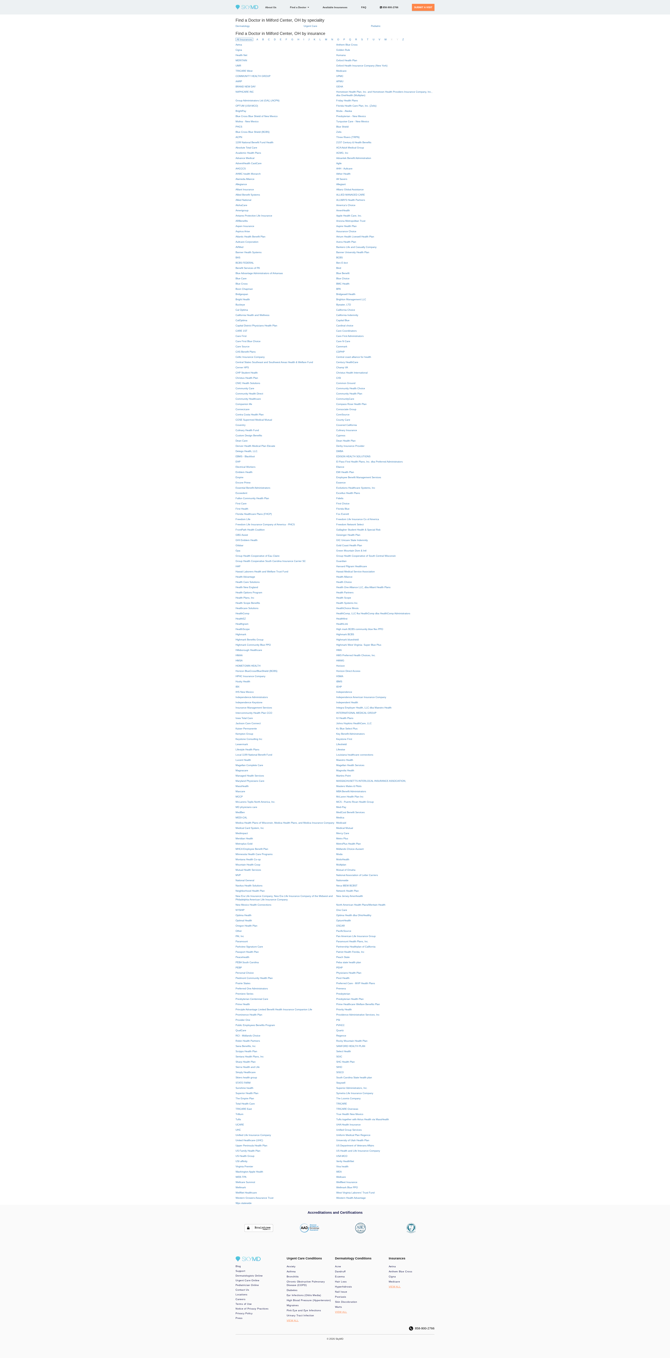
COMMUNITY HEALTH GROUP (253, 76)
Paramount (242, 941)
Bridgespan (242, 294)
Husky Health (243, 681)
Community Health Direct (249, 393)
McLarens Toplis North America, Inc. (255, 801)
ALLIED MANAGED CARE (350, 194)
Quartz (340, 1030)
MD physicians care (246, 807)
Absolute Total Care (246, 147)
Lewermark (242, 744)
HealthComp (242, 613)
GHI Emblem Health (247, 540)
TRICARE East (244, 1108)
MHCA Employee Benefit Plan (252, 849)
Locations (241, 1294)
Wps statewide (244, 1203)
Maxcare (240, 791)
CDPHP (340, 351)
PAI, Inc (240, 936)
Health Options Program (249, 592)
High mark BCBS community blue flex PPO (359, 629)
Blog (238, 1266)
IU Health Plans (344, 718)
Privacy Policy (244, 1313)
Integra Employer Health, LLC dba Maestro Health (364, 707)
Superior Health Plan (247, 1093)
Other (239, 931)
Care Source (243, 346)
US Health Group (245, 1156)
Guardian (341, 561)
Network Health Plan (347, 890)
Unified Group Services (349, 1129)
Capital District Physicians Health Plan (256, 325)
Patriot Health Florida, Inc (350, 951)
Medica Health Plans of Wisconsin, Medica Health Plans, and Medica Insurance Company (285, 822)
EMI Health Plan (345, 472)
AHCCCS (241, 168)
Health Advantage (245, 576)
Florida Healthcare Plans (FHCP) (254, 514)
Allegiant (341, 184)
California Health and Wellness (252, 315)
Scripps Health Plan (246, 1051)
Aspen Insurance (245, 226)
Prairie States (243, 983)
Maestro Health (344, 760)
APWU (339, 81)
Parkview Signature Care (249, 946)
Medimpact (242, 833)
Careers (240, 1299)
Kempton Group (244, 733)
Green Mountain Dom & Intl (351, 550)
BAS (238, 257)
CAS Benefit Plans (246, 351)
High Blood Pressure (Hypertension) (309, 1300)
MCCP (239, 796)
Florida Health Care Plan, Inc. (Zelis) (356, 105)
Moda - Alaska (344, 111)
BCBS (339, 257)
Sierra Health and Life (248, 1067)
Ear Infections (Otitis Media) (304, 1295)
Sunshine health (244, 1088)
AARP (239, 81)
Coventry (240, 425)
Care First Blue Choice (248, 341)
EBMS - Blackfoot (245, 456)
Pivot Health (342, 978)
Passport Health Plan (247, 951)
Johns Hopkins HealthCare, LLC (354, 723)
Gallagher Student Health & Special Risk (358, 529)
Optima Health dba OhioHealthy (353, 915)
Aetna (239, 44)
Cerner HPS (242, 367)
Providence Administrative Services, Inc (357, 1014)
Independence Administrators (252, 697)
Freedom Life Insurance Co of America (357, 519)
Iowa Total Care (244, 718)
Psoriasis (340, 1296)
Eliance (340, 466)
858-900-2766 (390, 7)
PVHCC (340, 1025)
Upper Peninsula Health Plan (251, 1145)
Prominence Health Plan (249, 1014)
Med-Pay (341, 807)
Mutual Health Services (248, 869)
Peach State (343, 957)
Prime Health (243, 1004)
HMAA (239, 655)
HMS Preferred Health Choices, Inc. (356, 655)
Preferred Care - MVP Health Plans (355, 983)
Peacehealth (242, 957)
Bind (338, 268)
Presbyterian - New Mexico (351, 116)
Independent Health (347, 702)
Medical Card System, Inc (250, 828)
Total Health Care (245, 1103)
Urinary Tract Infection (300, 1315)
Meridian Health (244, 838)
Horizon (340, 665)
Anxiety (291, 1266)
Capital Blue (342, 320)
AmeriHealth (343, 210)
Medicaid (341, 822)
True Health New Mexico (349, 1114)
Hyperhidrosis (343, 1286)
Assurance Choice (346, 231)
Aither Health (343, 173)
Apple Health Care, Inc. (349, 215)
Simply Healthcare (246, 1072)
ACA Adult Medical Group (350, 147)
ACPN (239, 137)
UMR (238, 65)
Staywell (340, 1082)
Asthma (291, 1271)
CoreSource (342, 414)
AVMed (239, 247)
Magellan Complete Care (249, 765)
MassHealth (242, 786)
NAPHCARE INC (245, 91)
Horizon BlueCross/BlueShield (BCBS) (256, 671)
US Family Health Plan (248, 1150)
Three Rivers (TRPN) (348, 137)
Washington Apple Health (249, 1171)
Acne (338, 1266)
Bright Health (243, 299)
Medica (340, 817)
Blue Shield (342, 126)
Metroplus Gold (244, 843)
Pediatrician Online (247, 1285)
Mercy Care (342, 833)
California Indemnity (347, 315)
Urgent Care (310, 26)
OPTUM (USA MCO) (247, 105)
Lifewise (340, 749)
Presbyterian (343, 993)
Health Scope (343, 597)
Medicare (341, 70)
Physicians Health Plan (348, 972)
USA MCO (341, 1156)
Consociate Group (346, 409)
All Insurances (244, 39)
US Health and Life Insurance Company (358, 1150)
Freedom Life (243, 519)
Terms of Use (244, 1304)
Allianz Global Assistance (350, 189)
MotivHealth (342, 859)
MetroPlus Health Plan (348, 843)
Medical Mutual (344, 828)
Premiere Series (244, 993)
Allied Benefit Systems (248, 194)
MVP (238, 875)
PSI (338, 1019)
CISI (338, 377)
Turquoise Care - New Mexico (352, 121)
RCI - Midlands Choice (248, 1035)
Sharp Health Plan (246, 1061)
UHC (238, 1129)
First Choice (342, 503)
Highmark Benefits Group (249, 639)
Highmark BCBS (345, 634)
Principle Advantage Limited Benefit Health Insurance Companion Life (274, 1009)
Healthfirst (341, 618)
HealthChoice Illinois (347, 608)
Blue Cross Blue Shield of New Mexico (257, 116)
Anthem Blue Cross (347, 44)
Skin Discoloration (346, 1301)
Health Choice (344, 582)
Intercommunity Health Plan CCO (254, 712)
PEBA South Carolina (247, 962)
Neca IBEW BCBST (347, 885)
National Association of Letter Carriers (357, 875)
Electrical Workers (245, 466)
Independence (344, 692)
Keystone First (344, 739)
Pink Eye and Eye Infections (304, 1310)
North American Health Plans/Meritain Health (360, 904)
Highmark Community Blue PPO (253, 644)
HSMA (339, 676)
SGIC (339, 1056)
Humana (341, 55)
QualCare (241, 1030)
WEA (339, 1171)
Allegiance (241, 184)
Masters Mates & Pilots (349, 786)
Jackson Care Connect (248, 723)
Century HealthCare (347, 362)
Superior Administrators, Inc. (351, 1088)
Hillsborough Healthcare (249, 650)
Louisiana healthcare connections (354, 754)
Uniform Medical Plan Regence (353, 1135)
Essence (341, 482)
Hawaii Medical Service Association (355, 571)
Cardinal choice (344, 325)
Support (240, 1271)
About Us (270, 7)
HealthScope (243, 629)
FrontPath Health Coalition (250, 529)
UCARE (240, 1124)
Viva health (342, 1166)
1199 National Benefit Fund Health (254, 142)
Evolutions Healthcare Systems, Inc (355, 487)
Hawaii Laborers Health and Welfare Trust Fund (262, 571)
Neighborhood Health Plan (250, 890)
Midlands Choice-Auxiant (350, 849)
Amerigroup (242, 210)
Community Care (245, 388)
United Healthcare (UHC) (249, 1140)
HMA (339, 650)
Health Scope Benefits (248, 603)
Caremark (341, 346)
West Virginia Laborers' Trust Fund (355, 1192)
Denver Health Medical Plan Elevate (255, 446)
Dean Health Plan (346, 440)
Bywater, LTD (343, 304)
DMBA (339, 451)
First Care (241, 503)
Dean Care (242, 440)
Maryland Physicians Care (250, 780)
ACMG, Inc (342, 152)
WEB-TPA (241, 1177)
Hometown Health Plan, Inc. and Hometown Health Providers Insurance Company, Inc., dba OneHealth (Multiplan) (384, 93)
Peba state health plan (348, 962)
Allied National (243, 200)
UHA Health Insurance (348, 1124)
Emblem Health (244, 472)
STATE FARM (243, 1082)
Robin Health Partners (248, 1040)
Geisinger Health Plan (348, 535)
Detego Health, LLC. (247, 451)
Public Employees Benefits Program (255, 1025)
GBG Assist (242, 535)
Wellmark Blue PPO (347, 1187)
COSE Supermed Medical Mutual (254, 419)
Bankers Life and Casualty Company (356, 247)
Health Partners (344, 592)
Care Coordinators (346, 330)
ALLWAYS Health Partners (350, 200)
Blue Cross (242, 283)
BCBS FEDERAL (245, 262)
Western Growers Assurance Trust (254, 1197)
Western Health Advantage (351, 1197)
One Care (341, 910)
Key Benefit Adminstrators (350, 733)
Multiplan (341, 864)
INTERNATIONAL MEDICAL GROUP (356, 712)
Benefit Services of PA (248, 268)
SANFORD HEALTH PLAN (350, 1046)
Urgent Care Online (247, 1280)
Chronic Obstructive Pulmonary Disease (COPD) (306, 1283)
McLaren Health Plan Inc (349, 796)
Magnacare (242, 770)
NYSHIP (240, 910)
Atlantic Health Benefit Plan (250, 236)
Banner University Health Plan (352, 252)
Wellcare (341, 1177)
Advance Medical (245, 158)
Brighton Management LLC (351, 299)
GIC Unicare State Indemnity (352, 540)
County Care (343, 419)
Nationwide (342, 880)
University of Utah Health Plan (352, 1140)
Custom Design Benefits (249, 435)
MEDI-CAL (241, 817)
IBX (237, 686)
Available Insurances (335, 7)
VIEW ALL (293, 1320)
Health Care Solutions (248, 582)
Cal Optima (242, 309)
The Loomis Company (348, 1098)
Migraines (293, 1305)
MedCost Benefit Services (350, 812)
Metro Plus (342, 838)
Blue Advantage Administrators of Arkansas (259, 273)
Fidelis (339, 498)
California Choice (345, 309)
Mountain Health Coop (248, 864)
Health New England (247, 587)
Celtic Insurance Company (250, 357)
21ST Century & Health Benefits (353, 142)
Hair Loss (341, 1281)
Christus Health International (352, 372)
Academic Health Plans (248, 152)
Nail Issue (341, 1291)
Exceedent (241, 493)
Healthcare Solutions (247, 608)
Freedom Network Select (350, 524)
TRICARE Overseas (347, 1108)
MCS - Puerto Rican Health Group (355, 801)
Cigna (239, 49)
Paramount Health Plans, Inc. (352, 941)
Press (239, 1318)
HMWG (340, 660)
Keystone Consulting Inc (249, 739)
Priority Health (344, 1009)
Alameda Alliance (245, 179)
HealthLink (342, 623)
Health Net (241, 55)
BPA (338, 289)
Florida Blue (342, 508)
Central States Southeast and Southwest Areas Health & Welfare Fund (274, 362)
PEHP (339, 967)
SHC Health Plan (345, 1061)
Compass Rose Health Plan (351, 404)
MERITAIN (241, 60)
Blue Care (241, 278)
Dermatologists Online (249, 1275)
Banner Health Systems (249, 252)
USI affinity (241, 1161)
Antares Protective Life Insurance (254, 215)
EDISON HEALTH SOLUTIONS (353, 456)
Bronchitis (293, 1276)
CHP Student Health (247, 372)
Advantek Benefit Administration (353, 158)
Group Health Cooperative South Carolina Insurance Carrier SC (271, 561)
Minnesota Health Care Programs (254, 854)
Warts (338, 1306)
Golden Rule (343, 49)
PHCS (239, 126)
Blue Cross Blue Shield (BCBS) (253, 131)
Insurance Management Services (254, 707)
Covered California (346, 425)
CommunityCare (345, 398)
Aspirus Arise (243, 231)
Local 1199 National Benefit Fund (254, 754)
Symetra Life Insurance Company (354, 1093)
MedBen (240, 812)
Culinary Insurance (346, 430)
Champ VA (342, 367)
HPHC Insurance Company (250, 676)
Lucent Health (243, 760)
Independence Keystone (249, 702)
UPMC (339, 76)
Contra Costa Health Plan (250, 414)
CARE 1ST (241, 330)
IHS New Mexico (245, 692)
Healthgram (242, 623)
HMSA (239, 660)
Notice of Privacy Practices (252, 1308)
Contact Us (242, 1289)
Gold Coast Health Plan (349, 545)
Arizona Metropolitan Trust (350, 220)
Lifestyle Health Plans (247, 749)
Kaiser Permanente (246, 728)
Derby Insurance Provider (350, 446)
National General (245, 880)
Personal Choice (245, 972)
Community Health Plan (349, 393)
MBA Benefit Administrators (351, 791)
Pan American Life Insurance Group (356, 936)
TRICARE (341, 1103)
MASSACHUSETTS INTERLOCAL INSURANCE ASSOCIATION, (371, 780)
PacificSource (343, 931)
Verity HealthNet (345, 1161)
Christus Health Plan (247, 377)
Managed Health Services (250, 775)
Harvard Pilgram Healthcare (351, 566)
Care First (241, 336)
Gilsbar (239, 545)
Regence (341, 1035)
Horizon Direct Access (348, 671)
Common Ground (345, 383)
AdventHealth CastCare (249, 163)
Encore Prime (243, 482)
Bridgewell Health (345, 294)
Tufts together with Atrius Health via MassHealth (362, 1119)
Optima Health (243, 915)
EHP (238, 461)
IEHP (339, 686)
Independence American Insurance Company (361, 697)
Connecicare (243, 409)
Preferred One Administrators (252, 988)
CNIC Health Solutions (248, 383)
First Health (242, 508)
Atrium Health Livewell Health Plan (355, 236)
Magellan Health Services (350, 765)
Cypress (340, 435)
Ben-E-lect (342, 262)
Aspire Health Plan (346, 226)
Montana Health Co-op (248, 859)
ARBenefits (242, 220)
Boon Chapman (244, 289)
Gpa (238, 550)
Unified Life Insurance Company (253, 1135)
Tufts (238, 1119)
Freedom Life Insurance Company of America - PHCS (265, 524)
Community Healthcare (248, 398)
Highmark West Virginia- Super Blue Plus (358, 644)
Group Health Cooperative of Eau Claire (258, 555)
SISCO (340, 1072)
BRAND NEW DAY (246, 86)
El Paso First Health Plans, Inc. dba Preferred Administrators (369, 461)
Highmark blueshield (347, 639)
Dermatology (243, 26)
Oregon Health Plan (246, 925)
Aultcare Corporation (247, 241)
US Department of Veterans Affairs (355, 1145)
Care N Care (343, 341)
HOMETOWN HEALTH (248, 665)
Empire (239, 477)
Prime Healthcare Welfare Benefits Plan (358, 1004)
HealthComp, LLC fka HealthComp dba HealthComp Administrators (373, 613)
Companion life (244, 404)
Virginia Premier (244, 1166)
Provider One (243, 1019)
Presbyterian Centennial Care (252, 999)
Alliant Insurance (245, 189)
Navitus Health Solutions (249, 885)
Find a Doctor (299, 7)
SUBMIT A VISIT (423, 7)
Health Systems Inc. (347, 603)
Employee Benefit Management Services (358, 477)
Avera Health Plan (346, 241)
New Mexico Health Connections (253, 904)
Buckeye (240, 304)
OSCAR (340, 925)
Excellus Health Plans (348, 493)
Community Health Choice (350, 388)
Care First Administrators (350, 336)
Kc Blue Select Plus (347, 728)
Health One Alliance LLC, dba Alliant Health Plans (363, 587)
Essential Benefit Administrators (253, 487)
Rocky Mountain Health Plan (351, 1040)
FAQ (363, 7)
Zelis (338, 131)
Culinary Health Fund (247, 430)
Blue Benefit (342, 273)
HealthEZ (241, 618)
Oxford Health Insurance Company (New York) (362, 65)
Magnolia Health (345, 770)
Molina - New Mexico (247, 121)
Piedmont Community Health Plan (254, 978)
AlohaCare (241, 205)
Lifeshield (341, 744)
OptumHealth (343, 920)
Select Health (343, 1051)
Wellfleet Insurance (346, 1182)
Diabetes (292, 1290)
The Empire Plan (245, 1098)
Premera (341, 988)
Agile (339, 163)
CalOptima (241, 320)
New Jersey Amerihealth (349, 896)
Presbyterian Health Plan (350, 999)
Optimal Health (244, 920)
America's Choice (345, 205)
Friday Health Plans (347, 100)
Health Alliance (344, 576)
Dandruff (340, 1271)
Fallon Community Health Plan (252, 498)
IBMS (339, 681)
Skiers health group (246, 1077)
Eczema (340, 1276)
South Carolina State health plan (354, 1077)
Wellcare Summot (245, 1182)
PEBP (239, 967)
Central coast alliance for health (353, 357)
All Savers (341, 179)
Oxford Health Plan (346, 60)
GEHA (339, 86)
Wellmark (241, 1187)
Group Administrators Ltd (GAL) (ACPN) (258, 100)
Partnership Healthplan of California (355, 946)
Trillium (239, 1114)
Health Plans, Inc (245, 597)
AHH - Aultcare (344, 168)
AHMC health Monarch (248, 173)
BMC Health (342, 283)
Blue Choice (342, 278)
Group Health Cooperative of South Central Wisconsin (366, 555)
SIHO (339, 1067)
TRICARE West (244, 70)
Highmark (241, 634)
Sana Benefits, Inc (246, 1046)
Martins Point (343, 775)
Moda (339, 854)
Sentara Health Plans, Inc (250, 1056)
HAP (238, 566)
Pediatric (376, 26)
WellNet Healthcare (246, 1192)
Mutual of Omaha (345, 869)
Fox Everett (342, 514)
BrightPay (241, 111)
